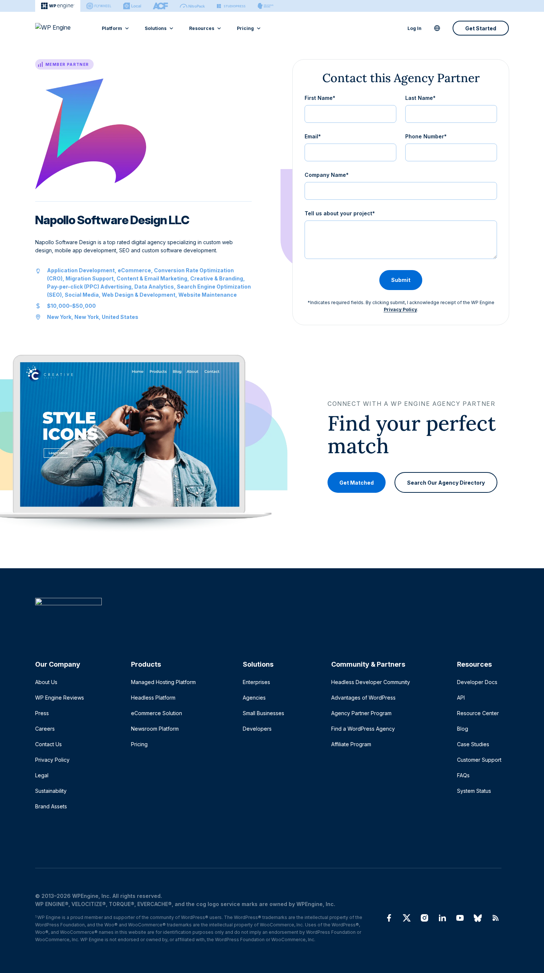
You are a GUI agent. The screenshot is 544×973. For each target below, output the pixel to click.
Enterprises (256, 682)
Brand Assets (51, 806)
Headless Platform (153, 697)
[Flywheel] (98, 6)
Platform (112, 28)
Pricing (245, 28)
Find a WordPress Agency (363, 728)
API (461, 697)
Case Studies (473, 744)
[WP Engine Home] (63, 28)
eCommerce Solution (156, 713)
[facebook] (389, 918)
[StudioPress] (231, 6)
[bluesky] (478, 918)
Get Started (480, 28)
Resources (201, 28)
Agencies (254, 697)
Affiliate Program (351, 744)
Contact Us (48, 744)
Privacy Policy (400, 309)
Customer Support (479, 760)
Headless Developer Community (370, 682)
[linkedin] (442, 918)
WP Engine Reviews (59, 697)
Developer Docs (477, 682)
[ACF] (160, 6)
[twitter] (407, 918)
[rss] (495, 918)
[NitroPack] (192, 6)
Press (42, 713)
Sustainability (51, 791)
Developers (257, 728)
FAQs (463, 775)
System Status (474, 791)
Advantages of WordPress (363, 697)
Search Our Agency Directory (446, 482)
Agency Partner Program (361, 713)
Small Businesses (263, 713)
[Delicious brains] (265, 6)
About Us (46, 682)
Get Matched (356, 482)
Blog (462, 728)
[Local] (132, 6)
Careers (45, 728)
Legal (41, 775)
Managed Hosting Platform (163, 682)
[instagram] (424, 918)
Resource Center (478, 713)
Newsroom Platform (155, 728)
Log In (414, 28)
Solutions (156, 28)
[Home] (268, 616)
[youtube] (460, 918)
